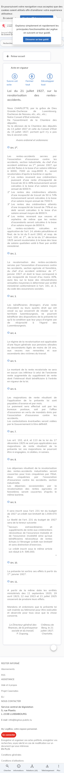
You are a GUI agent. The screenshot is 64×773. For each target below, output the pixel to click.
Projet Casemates (9, 691)
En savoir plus (10, 18)
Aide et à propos (9, 685)
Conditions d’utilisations (12, 760)
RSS (3, 675)
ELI (2, 697)
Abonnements (8, 669)
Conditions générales (11, 754)
